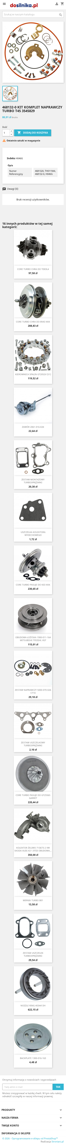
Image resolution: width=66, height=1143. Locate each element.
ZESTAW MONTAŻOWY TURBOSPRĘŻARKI (33, 481)
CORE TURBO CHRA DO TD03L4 (33, 269)
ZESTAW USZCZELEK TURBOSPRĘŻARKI (33, 954)
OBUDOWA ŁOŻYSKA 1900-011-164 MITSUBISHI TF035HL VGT (33, 639)
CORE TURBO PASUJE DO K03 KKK (33, 584)
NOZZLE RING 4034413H (33, 1005)
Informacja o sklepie (16, 1133)
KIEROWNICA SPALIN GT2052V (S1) (33, 374)
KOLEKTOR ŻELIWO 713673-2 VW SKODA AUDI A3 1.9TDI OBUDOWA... (33, 849)
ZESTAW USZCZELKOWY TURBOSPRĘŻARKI (33, 744)
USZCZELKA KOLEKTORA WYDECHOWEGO (33, 534)
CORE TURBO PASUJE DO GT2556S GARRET (33, 797)
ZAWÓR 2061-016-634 (33, 426)
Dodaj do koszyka (32, 132)
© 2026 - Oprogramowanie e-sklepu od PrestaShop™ (30, 1138)
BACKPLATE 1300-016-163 (33, 1058)
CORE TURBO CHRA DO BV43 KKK (33, 321)
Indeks (11, 158)
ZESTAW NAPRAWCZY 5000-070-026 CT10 (33, 691)
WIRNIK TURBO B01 (33, 900)
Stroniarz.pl (58, 1141)
